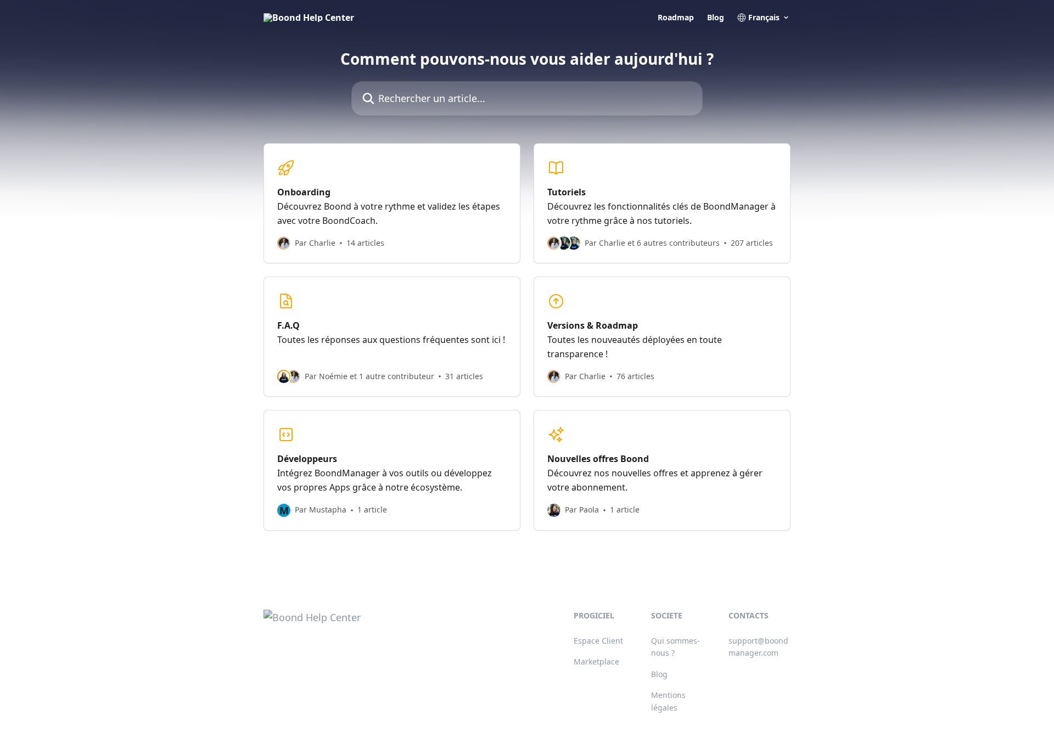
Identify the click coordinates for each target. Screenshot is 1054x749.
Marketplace (596, 661)
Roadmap (676, 17)
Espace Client (598, 640)
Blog (715, 17)
